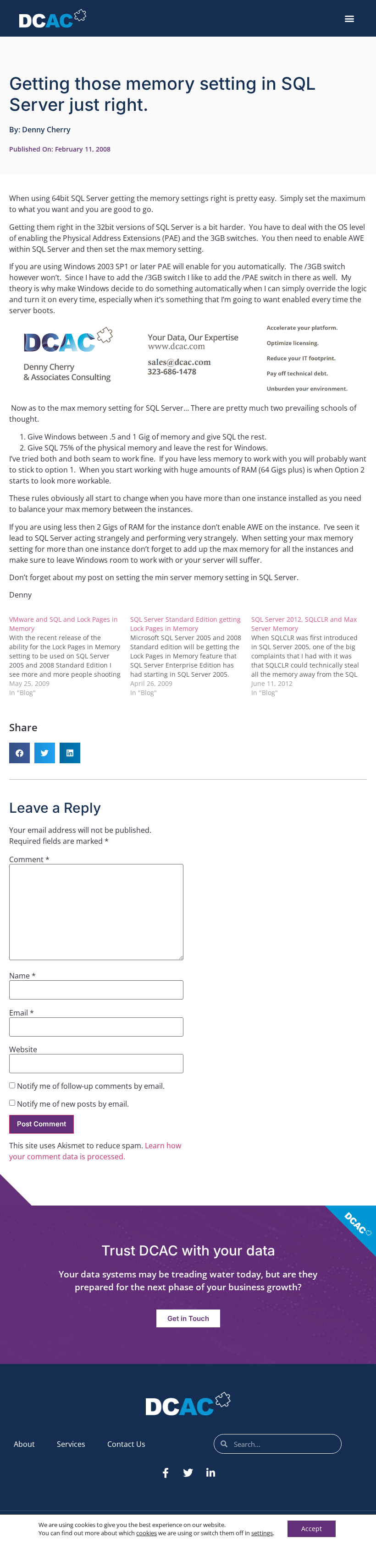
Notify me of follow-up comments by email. (91, 1086)
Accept (311, 1528)
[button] (349, 18)
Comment (29, 859)
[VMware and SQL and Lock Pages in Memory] (69, 656)
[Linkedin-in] (210, 1473)
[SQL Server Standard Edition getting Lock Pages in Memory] (190, 656)
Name (22, 975)
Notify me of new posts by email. (73, 1104)
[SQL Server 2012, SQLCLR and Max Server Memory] (311, 656)
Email (21, 1012)
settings (262, 1533)
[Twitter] (188, 1473)
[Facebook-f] (165, 1473)
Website (23, 1049)
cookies (146, 1533)
